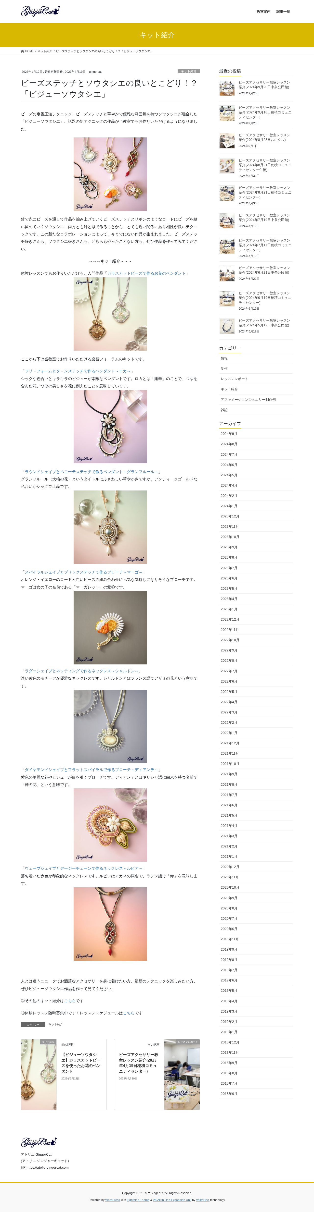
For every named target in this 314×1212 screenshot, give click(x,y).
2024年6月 (229, 465)
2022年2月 (229, 722)
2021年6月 (229, 805)
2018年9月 (229, 1063)
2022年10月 (230, 640)
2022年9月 (229, 650)
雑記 (224, 410)
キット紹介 (189, 71)
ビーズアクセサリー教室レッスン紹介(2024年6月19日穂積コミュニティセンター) (265, 298)
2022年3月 (229, 712)
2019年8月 (229, 960)
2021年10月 (230, 764)
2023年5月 (229, 588)
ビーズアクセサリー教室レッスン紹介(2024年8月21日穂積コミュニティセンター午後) (265, 165)
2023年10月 (230, 537)
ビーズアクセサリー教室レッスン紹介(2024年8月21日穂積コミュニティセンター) (265, 192)
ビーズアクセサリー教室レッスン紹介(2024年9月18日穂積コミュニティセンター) (265, 112)
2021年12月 (230, 743)
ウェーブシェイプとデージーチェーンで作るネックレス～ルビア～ (84, 868)
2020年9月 (229, 898)
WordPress (112, 1200)
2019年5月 (229, 990)
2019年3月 (229, 1011)
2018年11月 (230, 1052)
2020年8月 (229, 908)
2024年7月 (229, 454)
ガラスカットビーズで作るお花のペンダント (146, 273)
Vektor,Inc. (202, 1200)
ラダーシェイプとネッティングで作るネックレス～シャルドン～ (82, 671)
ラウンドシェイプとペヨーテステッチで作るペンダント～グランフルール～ (91, 472)
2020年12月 (230, 867)
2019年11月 (230, 939)
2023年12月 (230, 516)
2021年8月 (229, 784)
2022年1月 (229, 733)
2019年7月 (229, 970)
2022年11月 (230, 630)
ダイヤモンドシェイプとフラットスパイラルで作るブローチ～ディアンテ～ (91, 770)
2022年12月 (230, 619)
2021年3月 (229, 836)
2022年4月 (229, 702)
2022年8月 (229, 660)
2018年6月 (229, 1094)
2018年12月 (230, 1042)
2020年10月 (230, 887)
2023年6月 (229, 578)
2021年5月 (229, 815)
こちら (70, 1001)
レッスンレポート (234, 379)
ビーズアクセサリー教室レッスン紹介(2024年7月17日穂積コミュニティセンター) (265, 245)
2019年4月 (229, 1001)
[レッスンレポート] (182, 1074)
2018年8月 (229, 1073)
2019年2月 (229, 1022)
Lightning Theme (138, 1200)
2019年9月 (229, 949)
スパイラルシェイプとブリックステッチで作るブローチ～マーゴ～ (84, 572)
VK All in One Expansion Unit (172, 1200)
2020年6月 (229, 929)
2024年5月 (229, 475)
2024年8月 (229, 444)
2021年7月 (229, 795)
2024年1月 (229, 506)
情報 (224, 358)
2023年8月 (229, 557)
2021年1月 (229, 856)
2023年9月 (229, 547)
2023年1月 (229, 609)
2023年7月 (229, 568)
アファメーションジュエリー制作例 (248, 400)
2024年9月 (229, 434)
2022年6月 (229, 681)
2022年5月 (229, 692)
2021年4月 (229, 826)
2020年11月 (230, 877)
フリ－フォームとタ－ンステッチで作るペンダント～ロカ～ (78, 371)
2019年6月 (229, 980)
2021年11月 (230, 753)
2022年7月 (229, 671)
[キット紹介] (38, 1074)
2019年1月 (229, 1032)
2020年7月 (229, 918)
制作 (224, 368)
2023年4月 (229, 599)
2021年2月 (229, 846)
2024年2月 (229, 496)
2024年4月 (229, 485)
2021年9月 (229, 774)
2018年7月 (229, 1083)
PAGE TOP (302, 1171)
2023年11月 (230, 526)
